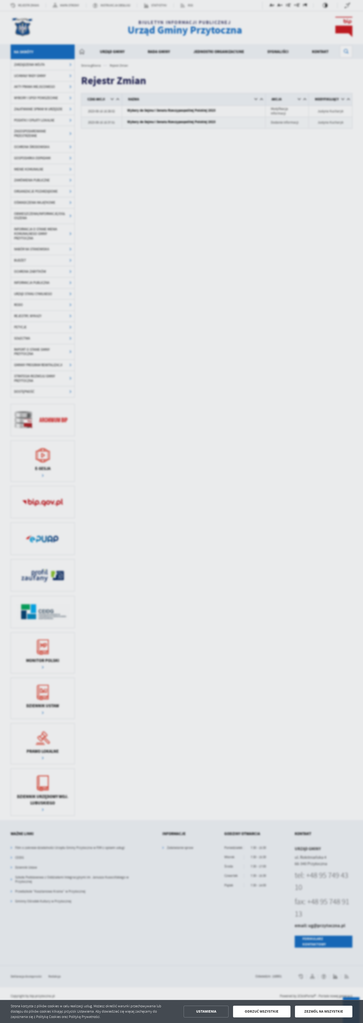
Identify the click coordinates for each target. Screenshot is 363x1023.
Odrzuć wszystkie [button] (261, 1011)
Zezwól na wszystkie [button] (323, 1011)
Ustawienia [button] (206, 1011)
